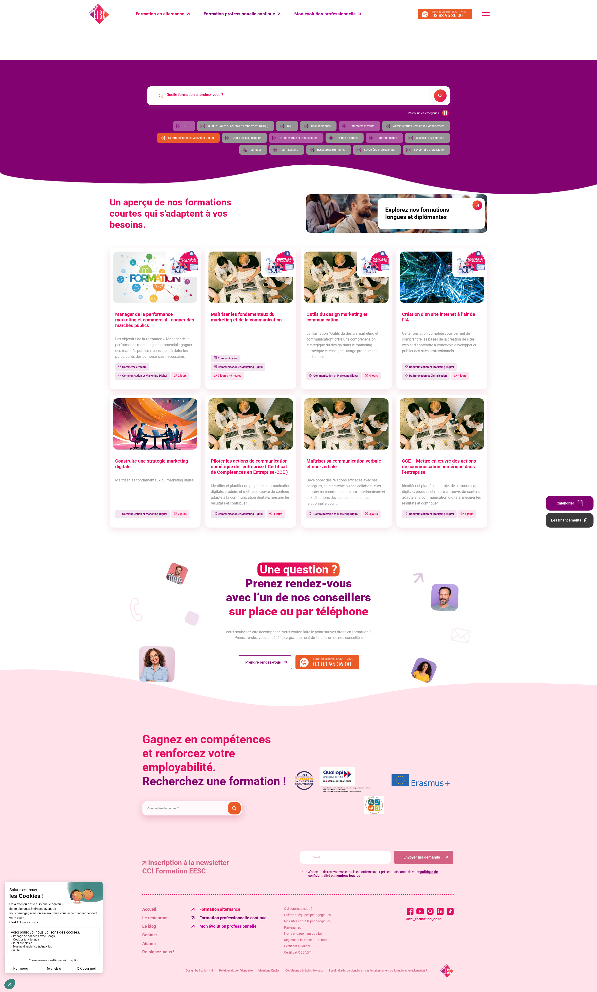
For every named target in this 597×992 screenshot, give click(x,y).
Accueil (149, 909)
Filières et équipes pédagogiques (307, 915)
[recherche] (440, 95)
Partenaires (292, 927)
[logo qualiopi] (351, 780)
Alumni (149, 943)
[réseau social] (410, 911)
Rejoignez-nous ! (158, 951)
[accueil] (447, 971)
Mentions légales (269, 970)
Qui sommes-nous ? (298, 908)
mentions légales (347, 875)
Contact (149, 934)
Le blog (149, 926)
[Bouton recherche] (234, 808)
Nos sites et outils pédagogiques (307, 921)
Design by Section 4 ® (199, 970)
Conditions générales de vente (304, 970)
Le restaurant (155, 917)
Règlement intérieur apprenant (306, 940)
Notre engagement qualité (303, 933)
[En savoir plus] (374, 805)
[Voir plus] (420, 780)
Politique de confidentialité (236, 970)
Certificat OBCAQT (297, 952)
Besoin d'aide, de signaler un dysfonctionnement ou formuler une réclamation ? (378, 970)
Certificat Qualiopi (297, 946)
